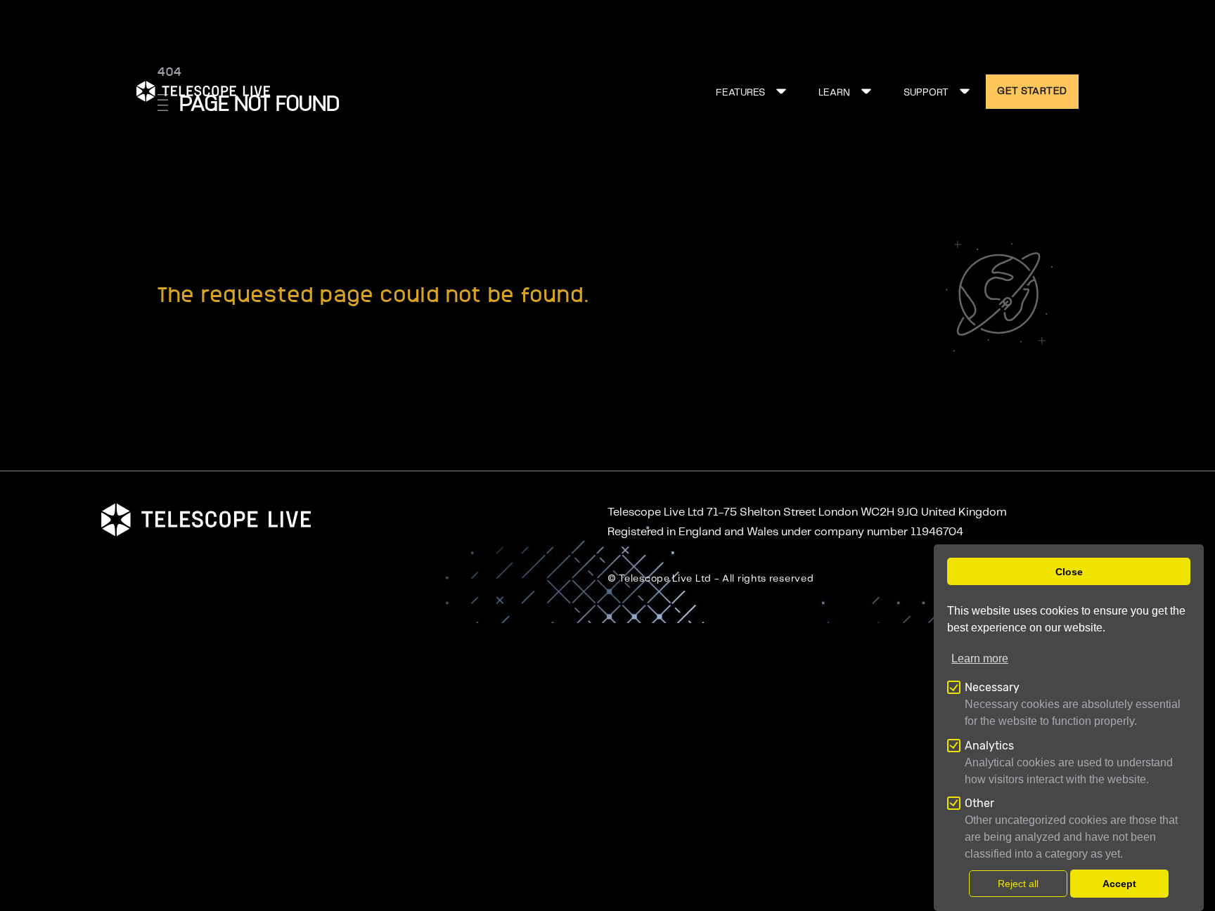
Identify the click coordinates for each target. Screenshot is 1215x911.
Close (1069, 571)
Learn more (979, 659)
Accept (1119, 883)
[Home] (203, 91)
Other (979, 803)
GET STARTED (1032, 91)
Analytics (989, 745)
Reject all (1018, 883)
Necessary (992, 688)
